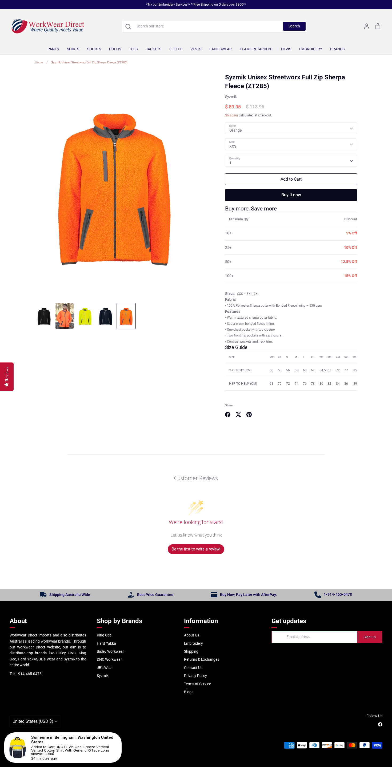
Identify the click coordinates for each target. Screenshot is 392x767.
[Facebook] (380, 724)
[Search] (128, 26)
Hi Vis (286, 49)
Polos (115, 49)
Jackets (153, 49)
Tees (133, 49)
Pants (53, 49)
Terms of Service (197, 684)
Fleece (175, 49)
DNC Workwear (109, 659)
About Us (191, 635)
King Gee (104, 635)
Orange (235, 130)
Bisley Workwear (110, 651)
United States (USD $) (33, 721)
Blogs (188, 692)
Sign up (369, 637)
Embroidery (310, 49)
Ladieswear (220, 49)
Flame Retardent (256, 49)
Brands (337, 49)
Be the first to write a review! (196, 548)
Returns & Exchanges (201, 659)
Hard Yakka (106, 643)
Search (294, 26)
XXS (232, 146)
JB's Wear (105, 667)
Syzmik (231, 97)
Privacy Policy (195, 675)
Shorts (94, 49)
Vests (195, 49)
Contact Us (193, 667)
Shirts (73, 49)
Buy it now (291, 194)
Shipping (231, 115)
